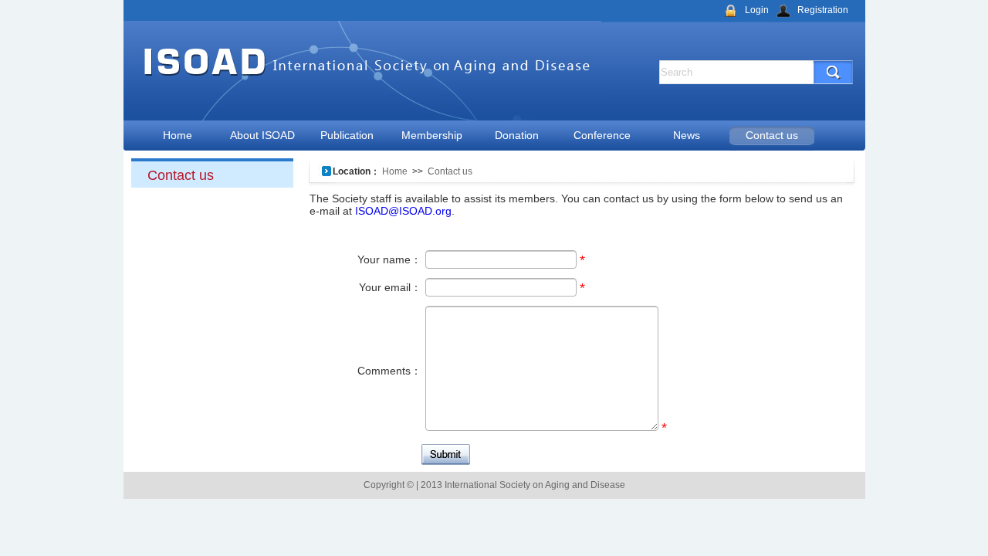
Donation (517, 135)
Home (177, 135)
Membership (431, 135)
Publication (347, 135)
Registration (822, 10)
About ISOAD (262, 135)
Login (757, 10)
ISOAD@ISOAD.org (402, 211)
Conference (602, 135)
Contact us (772, 135)
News (686, 135)
